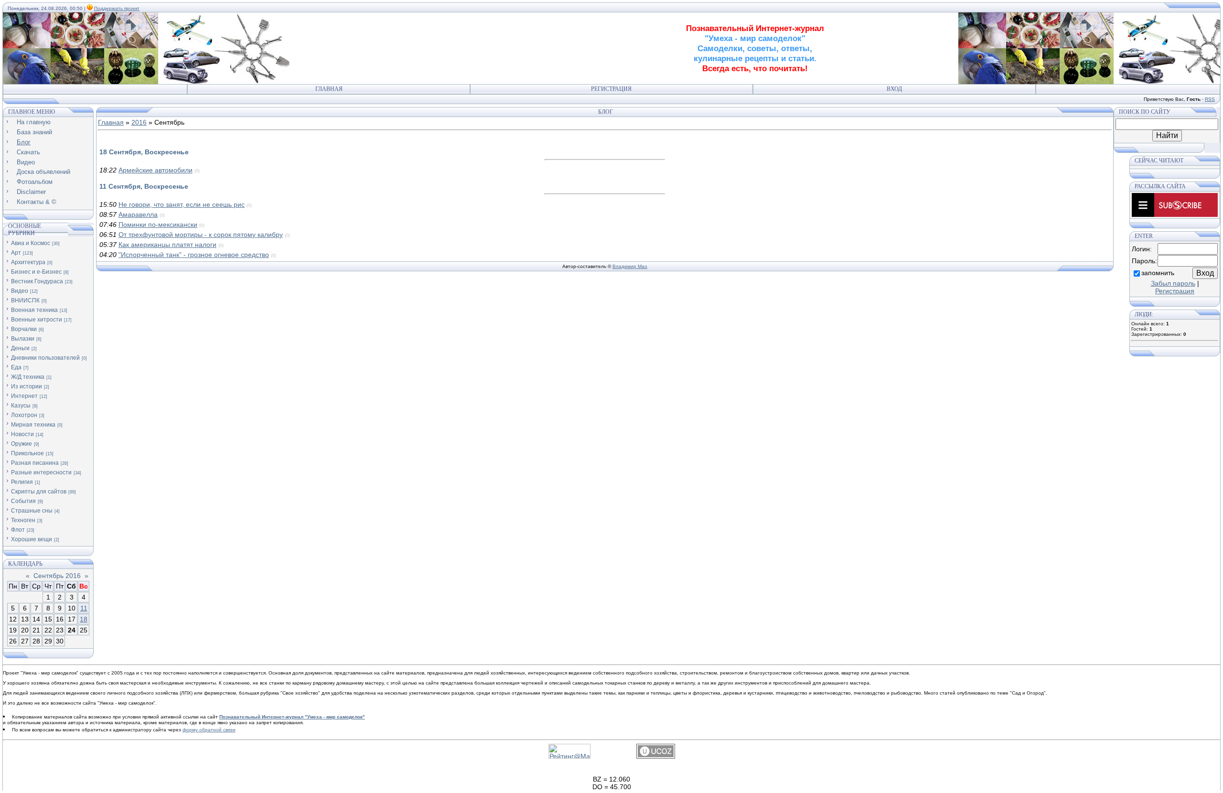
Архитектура (28, 262)
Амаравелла (138, 214)
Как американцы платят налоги (167, 244)
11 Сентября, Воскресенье (143, 186)
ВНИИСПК (25, 300)
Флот (18, 529)
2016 (139, 122)
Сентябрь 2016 (57, 575)
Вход (894, 89)
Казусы (21, 405)
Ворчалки (24, 329)
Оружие (21, 443)
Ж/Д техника (27, 377)
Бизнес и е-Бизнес (36, 271)
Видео (19, 291)
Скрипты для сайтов (38, 491)
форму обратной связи (209, 729)
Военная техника (34, 310)
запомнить (1157, 273)
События (23, 501)
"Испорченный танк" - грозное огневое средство (193, 254)
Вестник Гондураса (37, 281)
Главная (329, 89)
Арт (16, 252)
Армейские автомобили (155, 170)
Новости (22, 434)
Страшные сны (32, 510)
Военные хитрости (36, 319)
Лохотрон (24, 415)
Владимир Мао (629, 266)
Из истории (26, 386)
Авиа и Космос (30, 243)
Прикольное (27, 453)
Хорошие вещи (31, 539)
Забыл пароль (1173, 283)
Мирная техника (33, 424)
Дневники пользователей (45, 357)
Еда (16, 367)
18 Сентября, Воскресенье (144, 152)
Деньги (20, 348)
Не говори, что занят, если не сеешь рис (181, 204)
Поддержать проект (116, 8)
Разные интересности (41, 472)
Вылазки (22, 338)
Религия (22, 482)
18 (83, 619)
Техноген (23, 520)
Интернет (24, 396)
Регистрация (611, 89)
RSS (1210, 99)
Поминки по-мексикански (157, 224)
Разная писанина (35, 463)
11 (83, 608)
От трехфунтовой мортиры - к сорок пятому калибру (200, 234)
